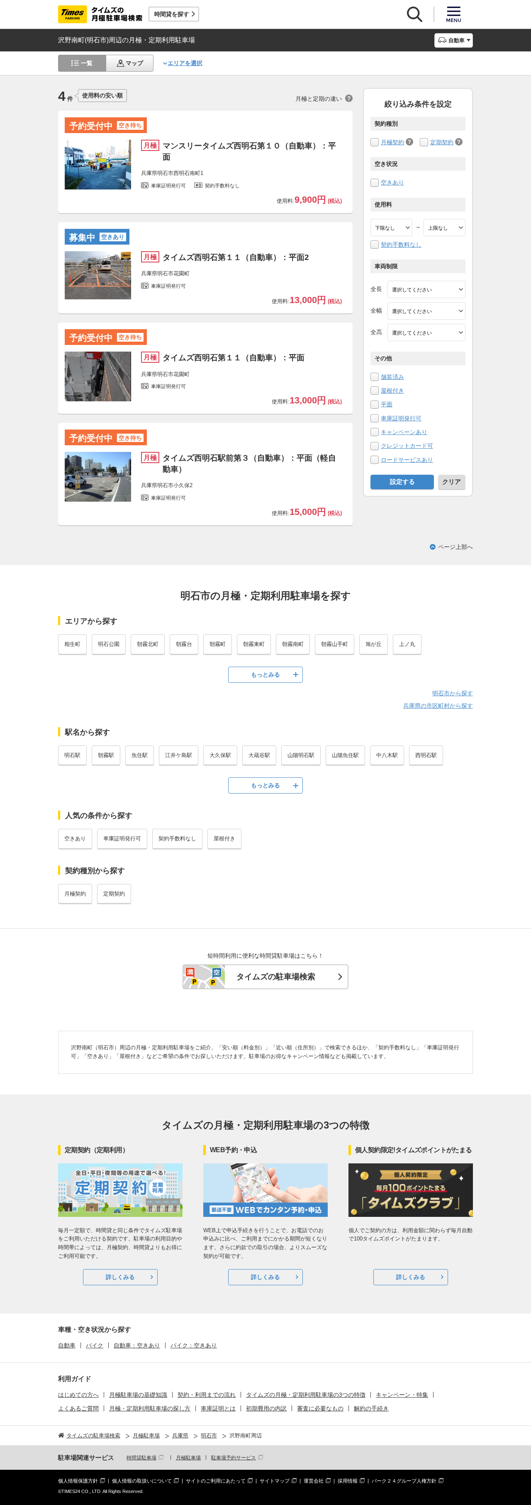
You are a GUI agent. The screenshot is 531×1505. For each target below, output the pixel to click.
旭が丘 (373, 644)
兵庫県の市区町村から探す (438, 705)
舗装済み (392, 377)
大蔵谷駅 (259, 755)
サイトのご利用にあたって (216, 1481)
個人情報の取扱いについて (142, 1481)
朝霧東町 (254, 644)
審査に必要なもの (320, 1408)
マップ (134, 63)
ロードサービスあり (407, 459)
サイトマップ (275, 1481)
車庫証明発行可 (401, 418)
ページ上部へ (455, 547)
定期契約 (441, 142)
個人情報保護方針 (78, 1481)
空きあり (392, 182)
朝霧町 (217, 644)
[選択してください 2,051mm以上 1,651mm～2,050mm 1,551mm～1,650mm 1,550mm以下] (426, 332)
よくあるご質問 (78, 1408)
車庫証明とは (218, 1408)
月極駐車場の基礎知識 (138, 1394)
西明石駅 (426, 755)
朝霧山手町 (334, 644)
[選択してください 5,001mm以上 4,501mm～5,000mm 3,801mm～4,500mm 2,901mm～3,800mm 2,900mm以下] (426, 289)
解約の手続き (371, 1408)
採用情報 (348, 1481)
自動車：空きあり (137, 1345)
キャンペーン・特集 (402, 1394)
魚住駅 (140, 755)
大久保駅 (220, 755)
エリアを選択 (185, 63)
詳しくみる (120, 1277)
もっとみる (265, 674)
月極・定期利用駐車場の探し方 (149, 1408)
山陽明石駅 (300, 755)
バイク (94, 1345)
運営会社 (314, 1481)
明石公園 (108, 644)
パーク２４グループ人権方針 (404, 1481)
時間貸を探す (171, 14)
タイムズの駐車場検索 (275, 976)
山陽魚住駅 (345, 755)
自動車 (67, 1345)
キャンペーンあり (404, 432)
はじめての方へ (78, 1394)
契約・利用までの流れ (207, 1394)
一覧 (87, 63)
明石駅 (72, 755)
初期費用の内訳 (266, 1408)
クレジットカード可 (407, 445)
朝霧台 (184, 644)
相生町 (72, 644)
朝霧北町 (147, 644)
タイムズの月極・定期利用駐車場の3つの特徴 (305, 1394)
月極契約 (392, 142)
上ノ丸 (407, 644)
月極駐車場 (188, 1458)
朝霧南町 (293, 644)
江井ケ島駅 (178, 755)
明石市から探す (452, 693)
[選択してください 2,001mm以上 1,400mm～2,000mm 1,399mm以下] (426, 311)
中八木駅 (387, 755)
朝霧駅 (106, 755)
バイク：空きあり (194, 1345)
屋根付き (392, 390)
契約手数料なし (401, 244)
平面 (386, 404)
